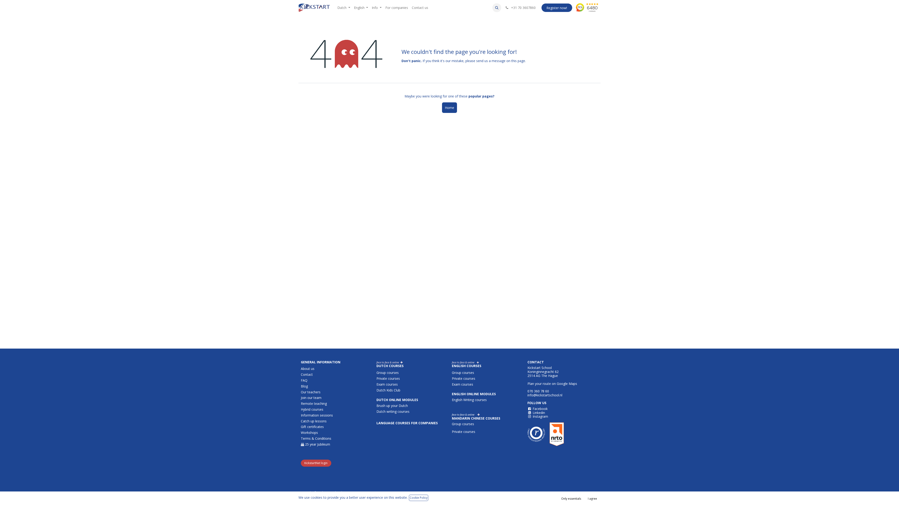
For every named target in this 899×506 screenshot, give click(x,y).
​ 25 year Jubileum (317, 444)
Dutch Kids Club (388, 390)
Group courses (387, 372)
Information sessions (317, 415)
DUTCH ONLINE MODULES (397, 400)
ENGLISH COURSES (466, 366)
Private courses (388, 378)
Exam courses (387, 384)
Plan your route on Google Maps (552, 383)
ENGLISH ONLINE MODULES (474, 394)
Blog (304, 386)
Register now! (556, 8)
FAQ (304, 380)
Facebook (540, 408)
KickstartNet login (316, 463)
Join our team (311, 397)
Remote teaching (314, 403)
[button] (496, 7)
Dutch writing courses (392, 411)
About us (307, 368)
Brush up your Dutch (392, 405)
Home (449, 107)
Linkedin (539, 412)
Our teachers (311, 392)
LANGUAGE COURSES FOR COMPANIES (407, 423)
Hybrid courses (312, 409)
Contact (307, 374)
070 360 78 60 (538, 391)
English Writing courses (470, 400)
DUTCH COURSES (390, 366)
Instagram (540, 416)
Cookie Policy (418, 498)
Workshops (309, 432)
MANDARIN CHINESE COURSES (476, 418)
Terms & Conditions (316, 438)
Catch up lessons (314, 421)
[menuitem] (343, 8)
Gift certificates (312, 426)
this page (518, 61)
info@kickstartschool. (543, 395)
